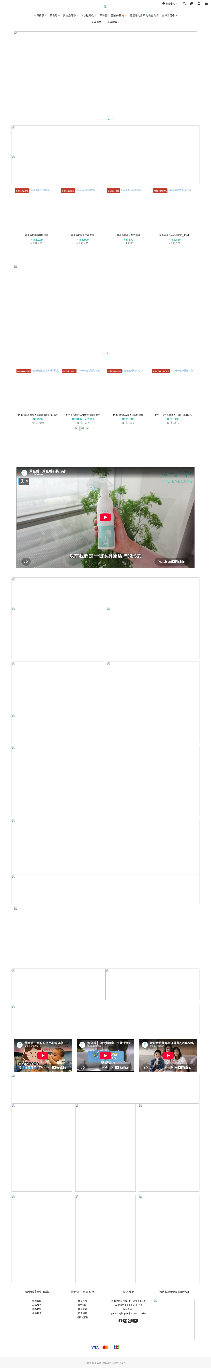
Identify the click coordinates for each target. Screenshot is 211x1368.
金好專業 (96, 22)
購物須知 (82, 1305)
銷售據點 (82, 1313)
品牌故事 (37, 1305)
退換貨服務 (82, 1317)
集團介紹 (37, 1300)
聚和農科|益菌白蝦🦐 (112, 15)
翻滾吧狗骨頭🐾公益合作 (144, 15)
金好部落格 (168, 15)
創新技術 (37, 1309)
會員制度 (82, 1300)
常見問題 (82, 1309)
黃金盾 (54, 15)
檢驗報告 (37, 1313)
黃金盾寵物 (69, 15)
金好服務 (112, 22)
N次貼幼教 (88, 15)
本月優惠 (39, 15)
